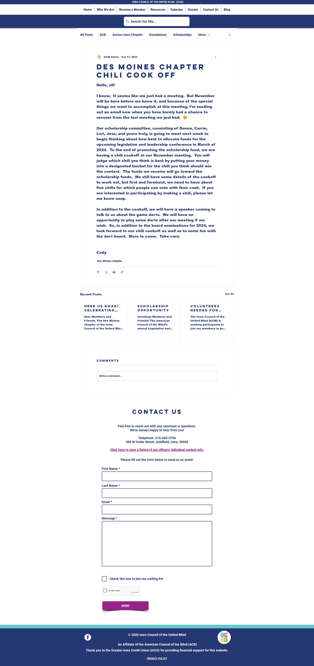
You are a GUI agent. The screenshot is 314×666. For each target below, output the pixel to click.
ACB (103, 35)
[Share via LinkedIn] (114, 272)
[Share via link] (122, 272)
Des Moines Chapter (109, 260)
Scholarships (182, 35)
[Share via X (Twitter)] (106, 272)
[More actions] (216, 57)
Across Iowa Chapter (128, 35)
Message (108, 518)
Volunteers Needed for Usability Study (205, 308)
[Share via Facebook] (98, 272)
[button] (229, 34)
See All (229, 294)
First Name (110, 468)
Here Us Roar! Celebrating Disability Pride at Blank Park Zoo (102, 308)
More (202, 35)
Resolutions (157, 35)
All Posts (86, 35)
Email (106, 502)
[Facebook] (87, 637)
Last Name (110, 485)
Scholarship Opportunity (153, 308)
